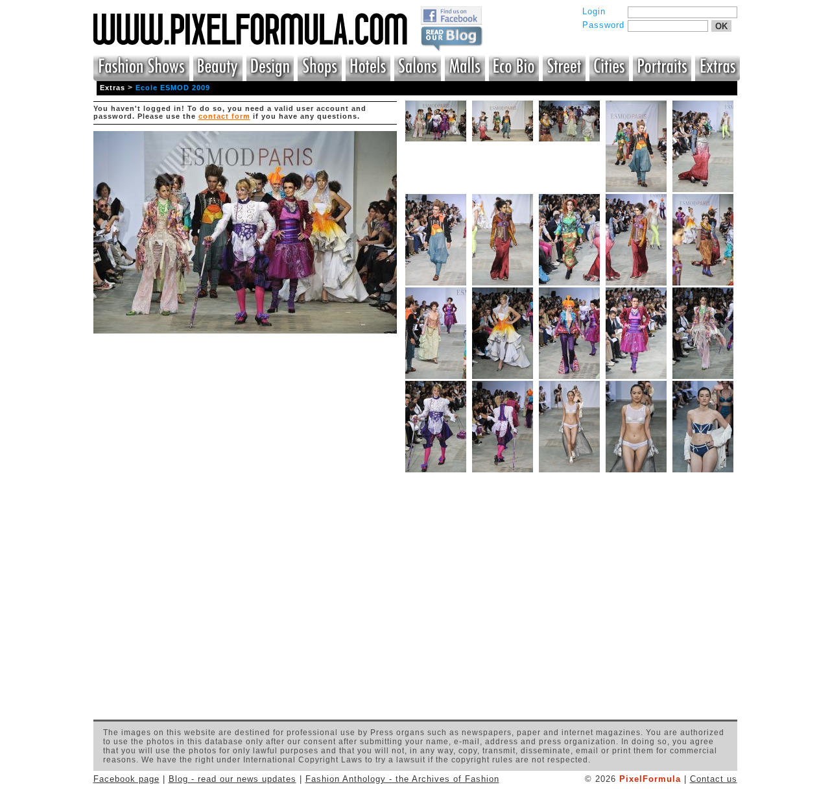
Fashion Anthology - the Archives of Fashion (402, 779)
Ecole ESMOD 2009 (173, 87)
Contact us (713, 779)
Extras (112, 87)
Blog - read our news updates (232, 779)
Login (594, 11)
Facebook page (126, 779)
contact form (224, 116)
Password (603, 25)
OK (721, 26)
